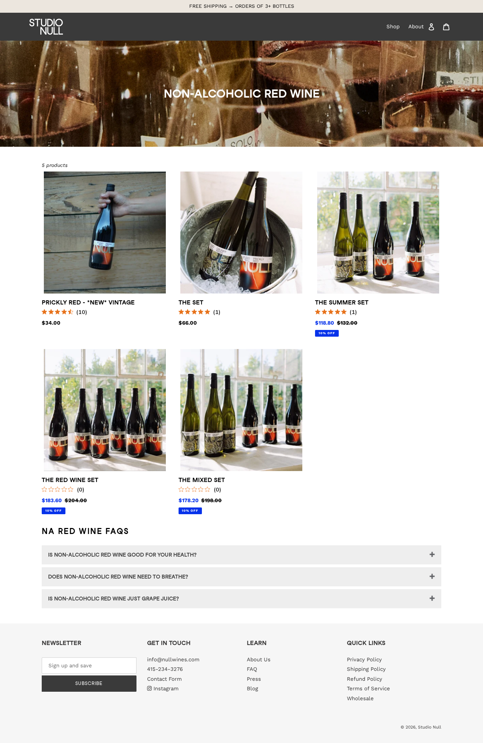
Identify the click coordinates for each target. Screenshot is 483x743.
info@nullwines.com (173, 659)
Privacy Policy (364, 659)
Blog (252, 688)
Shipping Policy (366, 669)
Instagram (166, 688)
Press (254, 679)
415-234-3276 (165, 669)
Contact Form (164, 679)
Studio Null (429, 727)
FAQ (252, 669)
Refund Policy (364, 679)
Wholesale (360, 698)
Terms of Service (368, 688)
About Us (258, 659)
